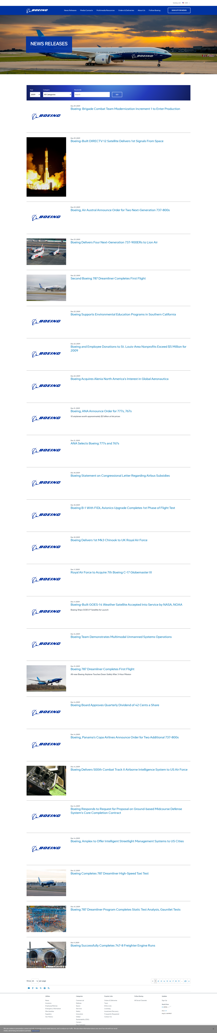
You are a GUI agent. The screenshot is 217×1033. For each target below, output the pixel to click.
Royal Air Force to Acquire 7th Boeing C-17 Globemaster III (111, 572)
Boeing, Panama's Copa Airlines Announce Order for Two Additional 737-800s (125, 737)
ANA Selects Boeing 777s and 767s (95, 443)
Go (117, 95)
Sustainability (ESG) (82, 1019)
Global (78, 1017)
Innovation (79, 1014)
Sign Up (164, 1000)
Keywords (77, 90)
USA (186, 3)
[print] (44, 988)
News (47, 1000)
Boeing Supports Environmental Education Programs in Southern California (123, 314)
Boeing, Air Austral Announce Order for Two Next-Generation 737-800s (120, 210)
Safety (78, 1011)
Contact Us (108, 1017)
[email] (29, 988)
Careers (78, 1022)
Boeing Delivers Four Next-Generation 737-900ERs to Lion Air (114, 242)
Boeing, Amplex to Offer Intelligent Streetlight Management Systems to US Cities (127, 841)
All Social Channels (140, 1000)
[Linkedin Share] (36, 988)
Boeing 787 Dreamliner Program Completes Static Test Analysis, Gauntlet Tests (125, 909)
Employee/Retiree (51, 1006)
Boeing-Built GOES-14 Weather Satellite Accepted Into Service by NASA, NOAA (126, 604)
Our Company (80, 1025)
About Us (140, 11)
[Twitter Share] (40, 988)
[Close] (213, 1028)
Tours (106, 1003)
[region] (108, 1029)
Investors (48, 1003)
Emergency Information (53, 1008)
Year (31, 90)
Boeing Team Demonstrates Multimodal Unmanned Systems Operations (121, 637)
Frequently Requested (111, 1014)
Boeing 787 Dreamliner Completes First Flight (102, 669)
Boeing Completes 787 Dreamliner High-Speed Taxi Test (110, 873)
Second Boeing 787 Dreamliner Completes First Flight (108, 278)
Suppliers (48, 1014)
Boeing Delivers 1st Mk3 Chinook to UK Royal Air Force (109, 540)
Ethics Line (107, 1006)
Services (79, 1008)
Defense (78, 1003)
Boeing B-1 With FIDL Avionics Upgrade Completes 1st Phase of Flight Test (123, 508)
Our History (49, 1017)
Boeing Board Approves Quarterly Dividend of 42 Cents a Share (115, 705)
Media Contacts (86, 10)
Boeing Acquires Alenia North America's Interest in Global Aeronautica (120, 379)
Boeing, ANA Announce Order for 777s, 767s (101, 411)
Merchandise (49, 1011)
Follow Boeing (154, 10)
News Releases (70, 10)
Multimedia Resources (105, 11)
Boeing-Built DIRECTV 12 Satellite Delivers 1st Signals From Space (117, 141)
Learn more (35, 1031)
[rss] (48, 988)
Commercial (80, 1000)
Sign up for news (179, 10)
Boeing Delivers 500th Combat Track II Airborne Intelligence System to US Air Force (129, 769)
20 (185, 981)
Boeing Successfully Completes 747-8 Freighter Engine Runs (113, 945)
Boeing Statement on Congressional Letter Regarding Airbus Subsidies (120, 475)
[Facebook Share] (32, 988)
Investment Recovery (111, 1011)
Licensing (107, 1008)
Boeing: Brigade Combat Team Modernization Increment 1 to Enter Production (125, 109)
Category (46, 90)
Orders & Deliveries (125, 11)
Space (78, 1006)
